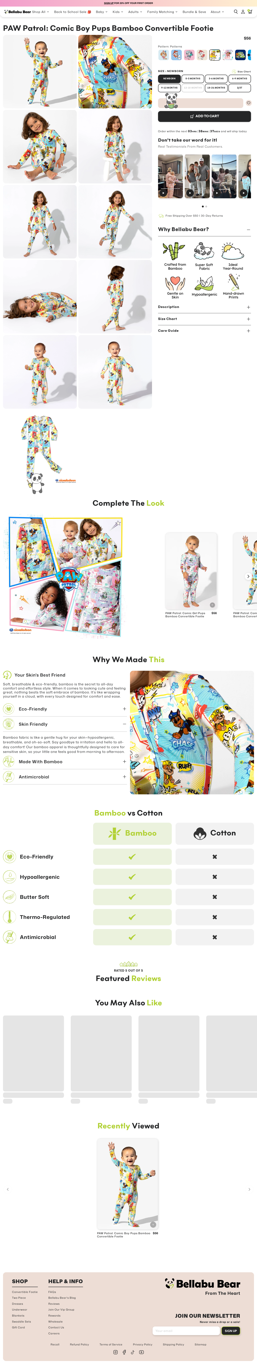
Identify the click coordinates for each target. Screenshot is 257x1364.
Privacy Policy (142, 1344)
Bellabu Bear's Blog (62, 1297)
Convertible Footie (25, 1292)
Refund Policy (79, 1344)
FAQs (52, 1292)
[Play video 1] (170, 176)
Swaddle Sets (21, 1321)
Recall (55, 1344)
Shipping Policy (173, 1344)
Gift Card (18, 1327)
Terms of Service (111, 1344)
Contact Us (56, 1327)
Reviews (54, 1303)
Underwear (19, 1309)
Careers (54, 1333)
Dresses (17, 1303)
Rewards (54, 1315)
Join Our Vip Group (61, 1309)
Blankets (18, 1315)
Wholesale (55, 1321)
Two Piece (19, 1297)
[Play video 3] (224, 176)
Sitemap (201, 1344)
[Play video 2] (197, 176)
